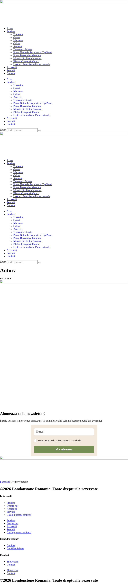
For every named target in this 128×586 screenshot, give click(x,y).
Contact (11, 73)
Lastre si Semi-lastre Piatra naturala (31, 64)
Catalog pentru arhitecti (19, 514)
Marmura (18, 40)
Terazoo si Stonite (22, 49)
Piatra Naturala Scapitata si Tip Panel (32, 52)
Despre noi (12, 505)
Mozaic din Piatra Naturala (27, 58)
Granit (16, 37)
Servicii (11, 70)
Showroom (12, 561)
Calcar (16, 43)
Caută (3, 129)
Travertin (18, 34)
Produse (11, 31)
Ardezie (17, 46)
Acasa (10, 28)
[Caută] (39, 130)
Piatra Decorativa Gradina (27, 55)
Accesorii (12, 67)
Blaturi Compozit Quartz (26, 61)
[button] (5, 278)
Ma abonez (64, 449)
